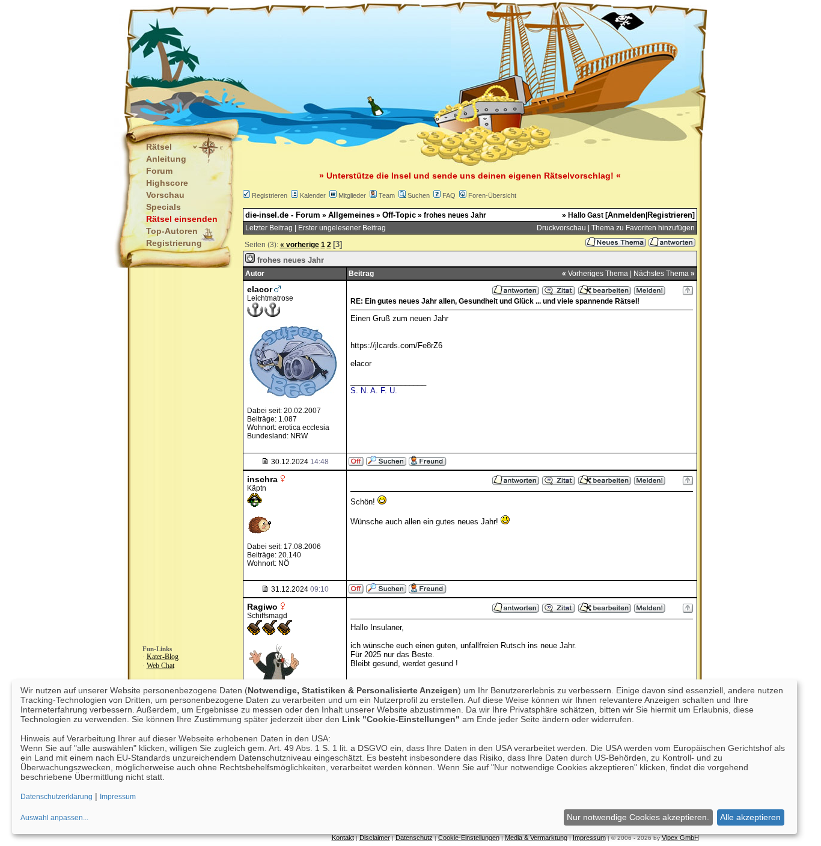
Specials (163, 207)
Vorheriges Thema (598, 273)
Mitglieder (352, 195)
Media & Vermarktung (536, 837)
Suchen (418, 195)
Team (387, 195)
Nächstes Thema (661, 273)
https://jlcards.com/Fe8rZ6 (396, 345)
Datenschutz (414, 837)
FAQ (449, 195)
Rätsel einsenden (182, 219)
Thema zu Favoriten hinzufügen (643, 228)
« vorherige (299, 245)
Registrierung (174, 243)
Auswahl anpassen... (54, 818)
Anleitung (166, 159)
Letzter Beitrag (269, 228)
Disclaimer (374, 837)
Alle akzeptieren (750, 817)
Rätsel (159, 147)
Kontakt (343, 837)
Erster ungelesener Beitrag (342, 228)
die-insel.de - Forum (282, 214)
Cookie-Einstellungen (468, 837)
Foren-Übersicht (492, 195)
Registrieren (269, 195)
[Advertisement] (351, 60)
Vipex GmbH (680, 837)
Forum (159, 171)
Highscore (167, 183)
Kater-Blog (163, 656)
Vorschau (165, 195)
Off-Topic (399, 214)
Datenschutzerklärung (56, 796)
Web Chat (160, 665)
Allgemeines (351, 214)
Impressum (589, 837)
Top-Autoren (172, 231)
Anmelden (627, 214)
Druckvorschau (561, 228)
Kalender (313, 195)
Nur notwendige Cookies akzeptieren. (638, 817)
